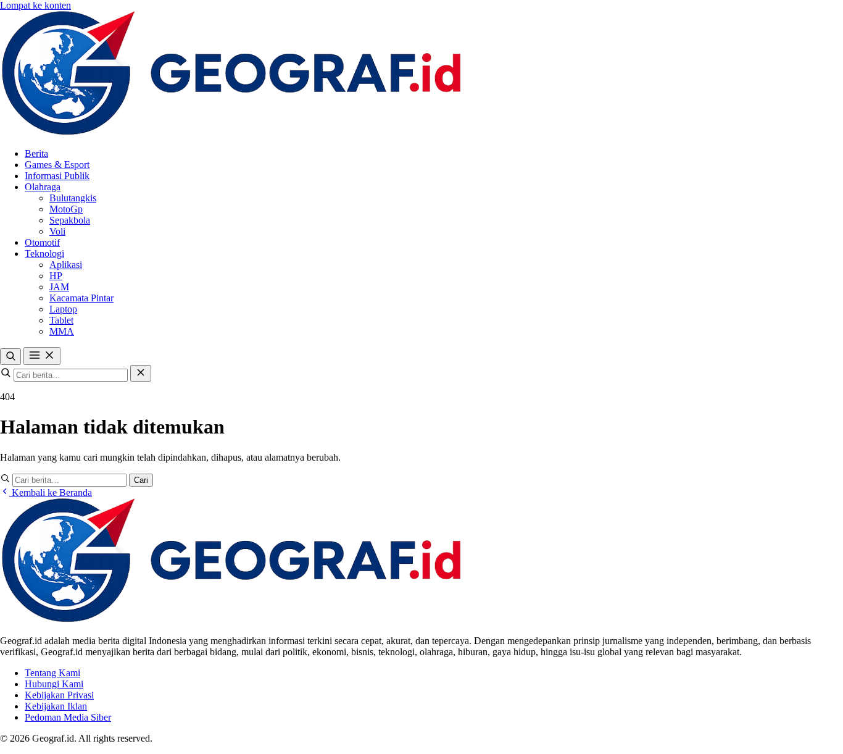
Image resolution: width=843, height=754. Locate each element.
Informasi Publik (57, 175)
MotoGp (66, 209)
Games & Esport (57, 164)
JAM (59, 287)
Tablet (61, 320)
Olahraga (42, 187)
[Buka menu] (41, 356)
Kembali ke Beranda (50, 492)
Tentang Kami (52, 673)
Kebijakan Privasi (59, 695)
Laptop (63, 309)
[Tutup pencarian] (140, 373)
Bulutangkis (72, 198)
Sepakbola (69, 220)
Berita (36, 153)
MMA (61, 331)
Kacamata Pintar (81, 298)
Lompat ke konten (35, 5)
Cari (141, 480)
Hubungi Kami (54, 684)
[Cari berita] (10, 356)
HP (55, 275)
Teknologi (44, 253)
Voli (57, 231)
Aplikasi (65, 264)
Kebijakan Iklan (56, 706)
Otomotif (42, 242)
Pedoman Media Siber (68, 717)
